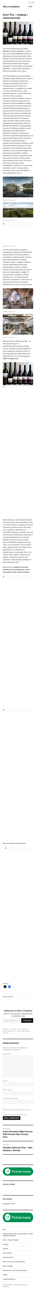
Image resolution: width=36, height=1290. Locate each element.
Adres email (8, 1090)
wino (26, 1031)
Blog (18, 1029)
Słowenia (10, 1031)
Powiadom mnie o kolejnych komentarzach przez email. (17, 1110)
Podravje (5, 1031)
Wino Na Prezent (8, 1257)
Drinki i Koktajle (8, 1266)
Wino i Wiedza (7, 1253)
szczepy (19, 1031)
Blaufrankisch (24, 1029)
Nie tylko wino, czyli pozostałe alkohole (15, 1270)
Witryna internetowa (10, 1098)
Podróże (5, 1249)
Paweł (6, 1029)
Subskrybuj (27, 1020)
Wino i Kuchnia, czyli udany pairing (14, 1262)
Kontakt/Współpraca (9, 1279)
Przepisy (5, 1244)
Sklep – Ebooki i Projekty (10, 1240)
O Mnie (5, 1275)
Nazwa (5, 1081)
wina (23, 1031)
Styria (14, 1031)
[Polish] (33, 2)
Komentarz (7, 1054)
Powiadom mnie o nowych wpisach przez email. (15, 1114)
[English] (30, 2)
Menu (30, 6)
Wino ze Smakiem (11, 6)
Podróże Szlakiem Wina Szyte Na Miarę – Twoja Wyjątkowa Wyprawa (18, 1235)
